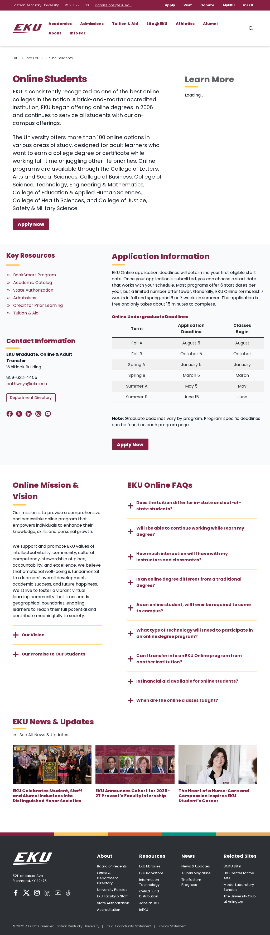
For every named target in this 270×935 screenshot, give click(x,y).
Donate (207, 5)
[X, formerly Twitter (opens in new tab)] (26, 893)
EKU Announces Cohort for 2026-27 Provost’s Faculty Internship (132, 793)
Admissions (92, 23)
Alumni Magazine (196, 873)
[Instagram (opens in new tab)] (37, 893)
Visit (188, 5)
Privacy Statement (171, 926)
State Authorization (113, 903)
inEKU (248, 5)
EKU (15, 58)
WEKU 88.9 (232, 866)
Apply (170, 5)
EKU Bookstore (151, 873)
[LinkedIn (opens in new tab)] (47, 893)
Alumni (210, 23)
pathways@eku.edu (26, 384)
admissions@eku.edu (113, 5)
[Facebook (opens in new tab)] (16, 893)
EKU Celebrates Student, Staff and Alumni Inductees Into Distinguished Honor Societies (47, 796)
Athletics (185, 23)
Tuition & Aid (125, 23)
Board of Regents (112, 866)
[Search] (251, 28)
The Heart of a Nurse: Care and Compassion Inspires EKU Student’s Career (214, 796)
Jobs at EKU (149, 903)
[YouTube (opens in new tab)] (58, 893)
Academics (60, 23)
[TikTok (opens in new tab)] (68, 893)
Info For (77, 33)
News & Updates (195, 866)
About (55, 33)
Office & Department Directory (107, 878)
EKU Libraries (150, 866)
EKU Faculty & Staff (112, 896)
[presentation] (52, 764)
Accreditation (108, 909)
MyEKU (229, 5)
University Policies (112, 889)
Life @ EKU (157, 23)
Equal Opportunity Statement (128, 926)
